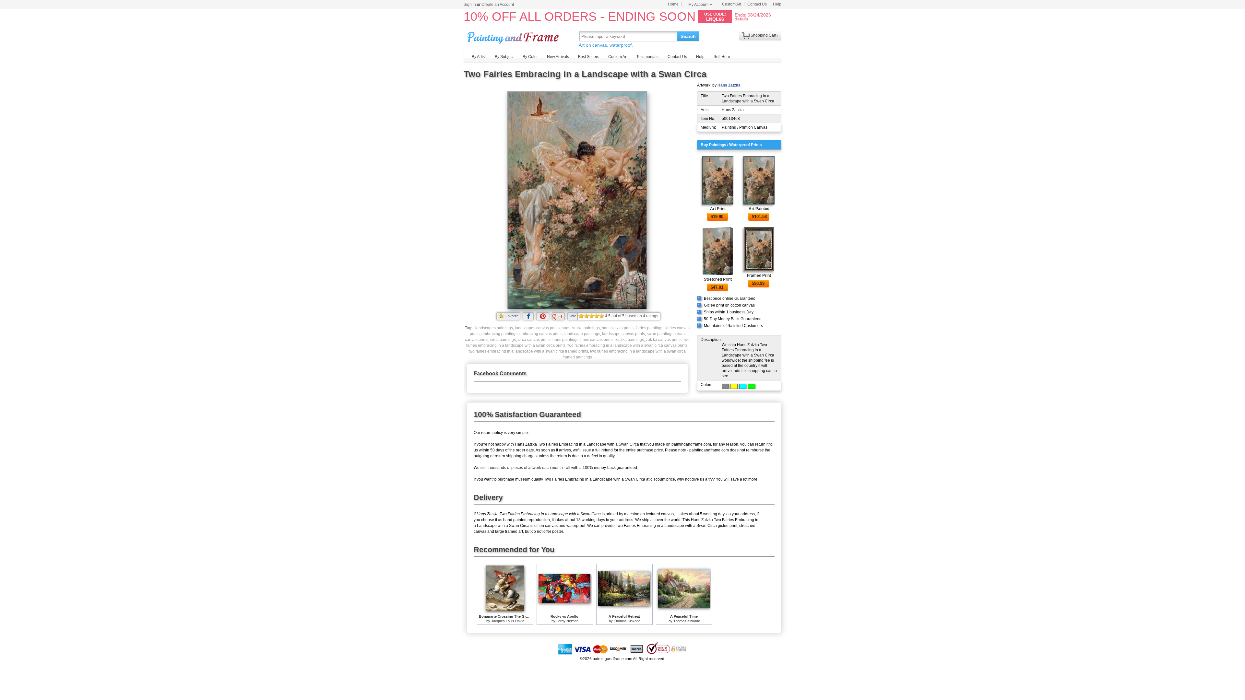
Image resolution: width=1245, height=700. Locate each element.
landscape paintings (582, 334)
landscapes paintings (494, 328)
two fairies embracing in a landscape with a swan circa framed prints (528, 351)
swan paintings (660, 334)
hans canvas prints (596, 339)
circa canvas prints (534, 339)
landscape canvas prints (623, 334)
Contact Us (757, 4)
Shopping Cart (763, 35)
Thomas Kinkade (627, 621)
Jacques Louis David (507, 621)
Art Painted (759, 208)
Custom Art (731, 4)
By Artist (479, 56)
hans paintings (565, 339)
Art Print (718, 208)
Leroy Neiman (567, 621)
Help (777, 4)
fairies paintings (649, 328)
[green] (751, 386)
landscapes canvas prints (537, 328)
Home (673, 4)
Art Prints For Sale (514, 36)
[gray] (725, 386)
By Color (530, 56)
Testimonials (647, 56)
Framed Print (759, 275)
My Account (698, 4)
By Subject (504, 56)
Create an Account (497, 4)
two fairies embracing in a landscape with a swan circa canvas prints (627, 345)
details (741, 19)
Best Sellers (588, 56)
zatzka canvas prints (664, 339)
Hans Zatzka (729, 85)
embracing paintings (499, 334)
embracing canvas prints (541, 334)
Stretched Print (718, 279)
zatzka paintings (629, 339)
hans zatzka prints (618, 328)
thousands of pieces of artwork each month (525, 467)
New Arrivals (558, 56)
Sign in (470, 4)
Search (688, 36)
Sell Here (722, 56)
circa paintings (503, 339)
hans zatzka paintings (581, 328)
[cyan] (742, 386)
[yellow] (734, 386)
